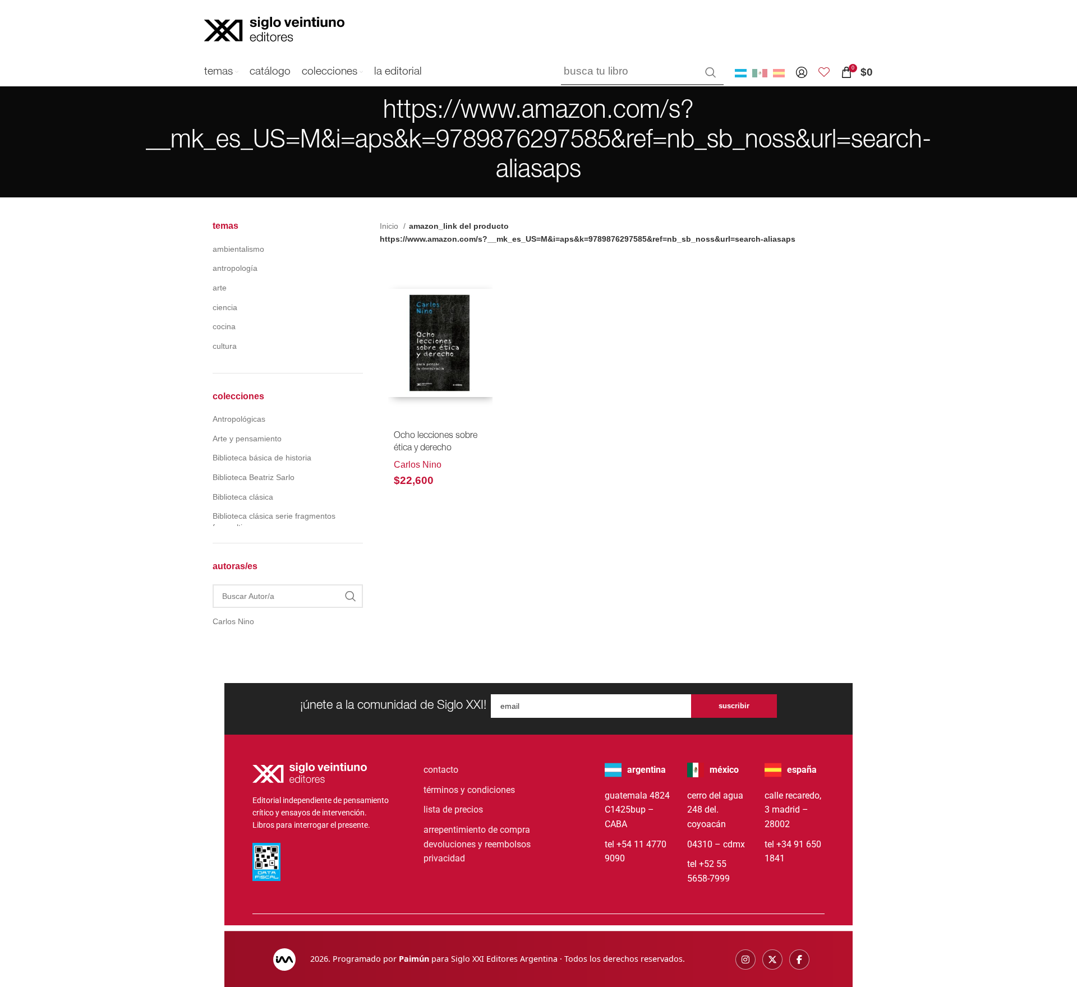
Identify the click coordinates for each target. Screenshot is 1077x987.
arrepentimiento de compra (477, 829)
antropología (235, 268)
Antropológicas (239, 418)
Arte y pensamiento (247, 438)
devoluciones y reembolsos (477, 844)
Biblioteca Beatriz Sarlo (253, 477)
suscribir (734, 706)
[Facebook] (799, 959)
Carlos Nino (417, 464)
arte (220, 287)
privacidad (444, 858)
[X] (772, 959)
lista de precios (453, 809)
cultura (225, 346)
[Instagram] (745, 959)
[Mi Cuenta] (801, 72)
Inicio (390, 226)
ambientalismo (238, 249)
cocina (224, 326)
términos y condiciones (469, 790)
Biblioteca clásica (243, 496)
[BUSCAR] (711, 72)
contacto (441, 769)
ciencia (225, 307)
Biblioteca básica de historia (262, 457)
